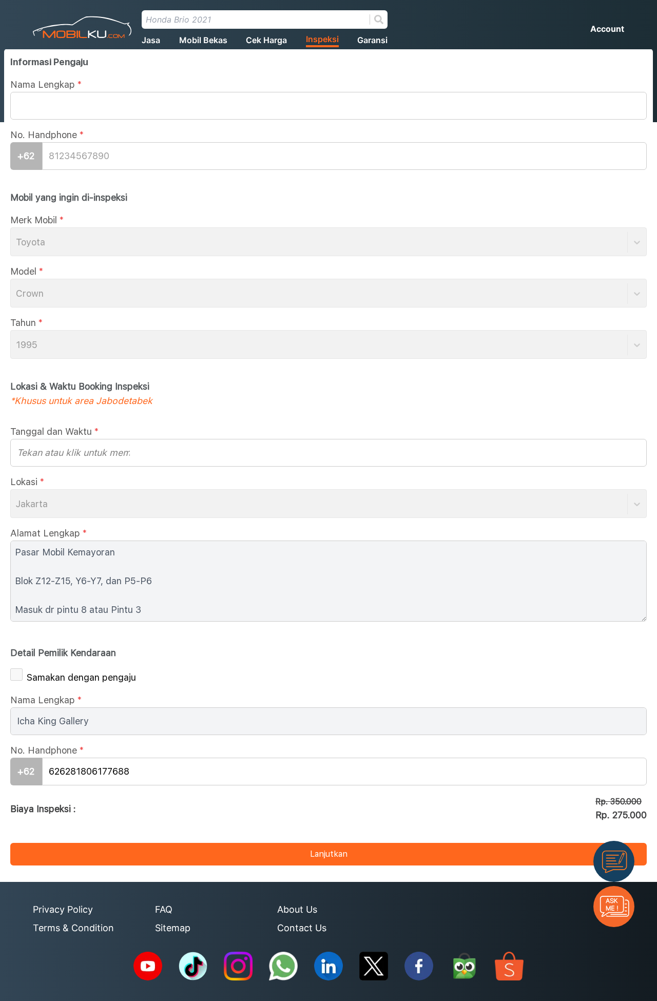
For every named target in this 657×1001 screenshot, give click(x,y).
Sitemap (172, 927)
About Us (297, 909)
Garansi (372, 40)
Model (26, 271)
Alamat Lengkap (48, 533)
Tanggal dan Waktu (54, 431)
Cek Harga (266, 40)
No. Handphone (47, 134)
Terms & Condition (73, 927)
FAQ (163, 909)
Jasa (151, 40)
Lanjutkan (328, 854)
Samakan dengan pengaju (81, 677)
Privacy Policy (63, 909)
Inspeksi (322, 39)
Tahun (26, 322)
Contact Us (301, 927)
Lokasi (27, 481)
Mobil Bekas (203, 40)
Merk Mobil (37, 220)
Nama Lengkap (46, 84)
